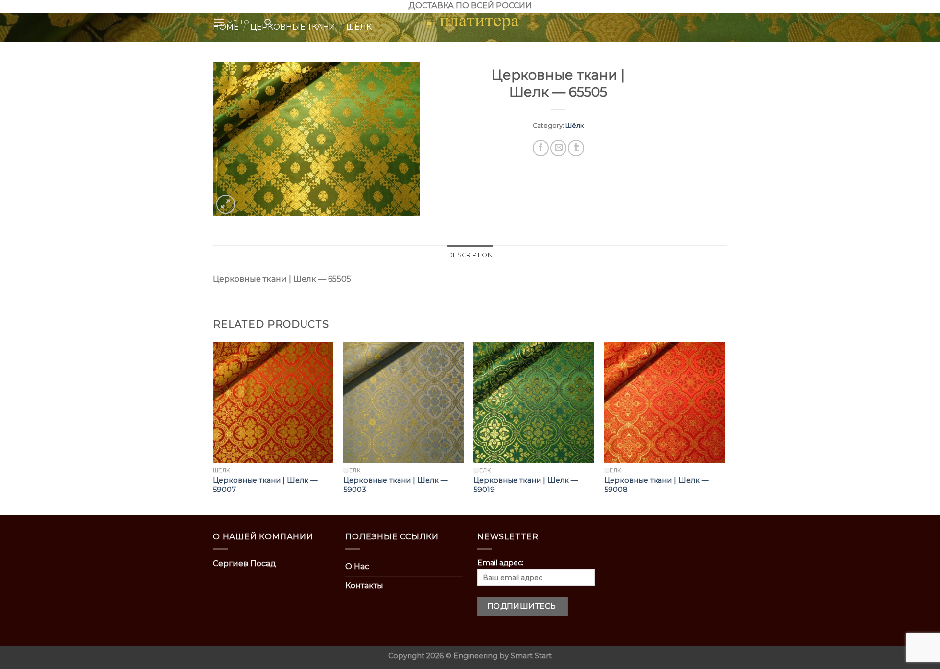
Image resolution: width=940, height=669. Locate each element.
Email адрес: (500, 562)
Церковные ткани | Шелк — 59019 (525, 485)
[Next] (724, 428)
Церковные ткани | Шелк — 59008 (656, 485)
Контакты (364, 585)
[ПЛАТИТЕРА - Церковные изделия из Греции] (470, 22)
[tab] (470, 255)
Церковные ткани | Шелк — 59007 (265, 485)
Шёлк (574, 125)
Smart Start (531, 655)
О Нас (357, 566)
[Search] (268, 22)
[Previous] (213, 428)
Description (470, 255)
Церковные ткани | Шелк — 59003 (395, 485)
